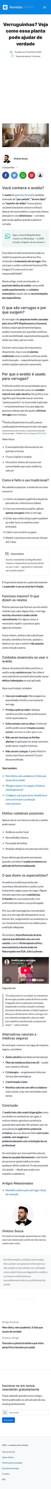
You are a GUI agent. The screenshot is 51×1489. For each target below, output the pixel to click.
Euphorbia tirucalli (23, 195)
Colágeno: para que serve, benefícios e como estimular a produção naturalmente (26, 799)
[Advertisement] (25, 91)
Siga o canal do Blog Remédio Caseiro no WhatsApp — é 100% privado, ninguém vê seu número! (29, 238)
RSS (3, 1479)
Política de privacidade (12, 1462)
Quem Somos (8, 1457)
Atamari (26, 433)
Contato (5, 1474)
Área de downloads (10, 1468)
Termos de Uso (8, 1452)
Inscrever (8, 1420)
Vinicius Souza (21, 158)
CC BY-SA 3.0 (41, 433)
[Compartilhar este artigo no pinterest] (32, 174)
